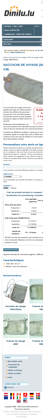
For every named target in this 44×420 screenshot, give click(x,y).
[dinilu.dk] (38, 394)
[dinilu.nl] (32, 397)
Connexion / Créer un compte (18, 34)
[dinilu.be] (12, 394)
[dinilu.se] (38, 397)
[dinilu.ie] (19, 397)
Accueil (7, 26)
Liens (10, 377)
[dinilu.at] (6, 394)
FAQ (15, 26)
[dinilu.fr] (12, 397)
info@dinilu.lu (18, 52)
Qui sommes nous (15, 361)
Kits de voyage (33, 57)
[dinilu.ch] (25, 394)
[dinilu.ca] (19, 394)
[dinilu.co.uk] (19, 401)
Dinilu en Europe (15, 370)
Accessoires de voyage (17, 57)
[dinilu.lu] (25, 397)
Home (5, 57)
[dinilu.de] (32, 394)
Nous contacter (11, 30)
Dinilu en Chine (14, 373)
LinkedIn (10, 387)
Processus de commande (14, 366)
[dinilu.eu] (6, 397)
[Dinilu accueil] (19, 11)
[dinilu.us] (25, 401)
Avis (21, 26)
